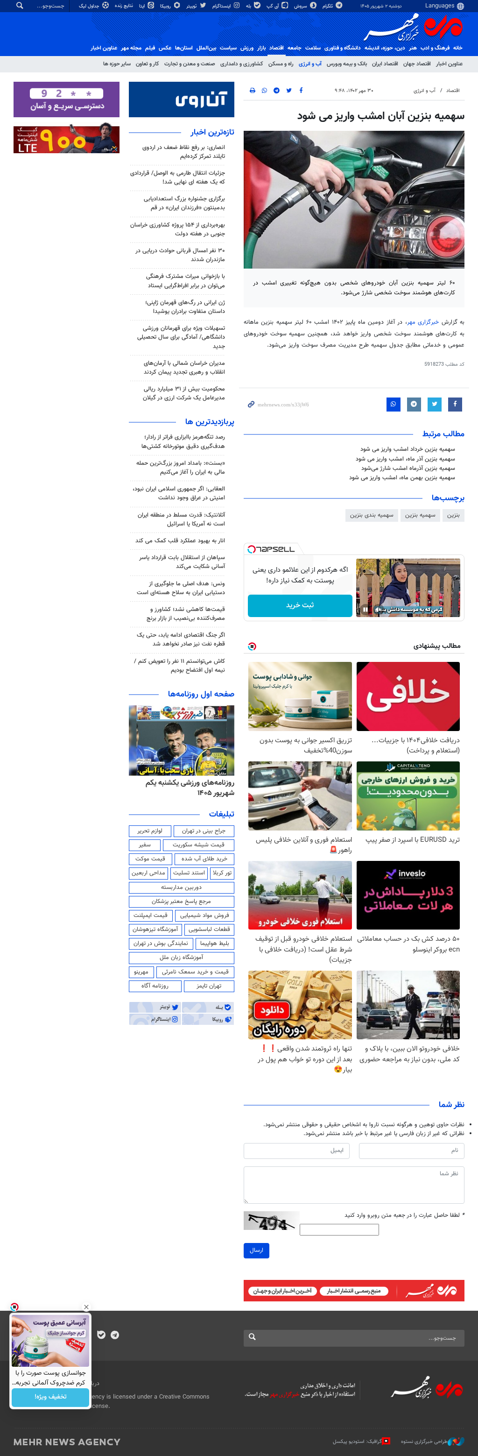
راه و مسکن (281, 64)
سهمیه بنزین (420, 515)
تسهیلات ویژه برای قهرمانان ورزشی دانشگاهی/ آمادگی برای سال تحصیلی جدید (181, 337)
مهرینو (141, 972)
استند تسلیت (189, 873)
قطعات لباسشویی (209, 929)
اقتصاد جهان (417, 64)
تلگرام (328, 6)
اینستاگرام (222, 6)
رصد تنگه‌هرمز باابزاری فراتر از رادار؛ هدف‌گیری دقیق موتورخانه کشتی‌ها (183, 442)
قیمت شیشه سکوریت (199, 845)
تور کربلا (222, 873)
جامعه (295, 48)
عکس (165, 48)
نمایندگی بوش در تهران (161, 943)
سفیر (145, 845)
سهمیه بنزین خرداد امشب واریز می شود (407, 449)
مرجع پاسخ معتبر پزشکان (181, 901)
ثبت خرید (300, 605)
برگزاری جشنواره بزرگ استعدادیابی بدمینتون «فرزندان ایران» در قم (184, 203)
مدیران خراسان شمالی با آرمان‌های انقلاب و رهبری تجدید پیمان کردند (184, 368)
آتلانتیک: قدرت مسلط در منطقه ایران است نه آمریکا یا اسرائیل (181, 520)
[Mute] (378, 609)
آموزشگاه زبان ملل (181, 957)
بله (249, 6)
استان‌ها (184, 48)
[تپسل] (251, 549)
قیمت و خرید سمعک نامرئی (195, 972)
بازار (261, 48)
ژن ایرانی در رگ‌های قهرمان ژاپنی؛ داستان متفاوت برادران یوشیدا (185, 307)
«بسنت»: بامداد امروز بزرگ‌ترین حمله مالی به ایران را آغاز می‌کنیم (180, 468)
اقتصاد (276, 48)
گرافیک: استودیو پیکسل (357, 1442)
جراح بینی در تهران (203, 831)
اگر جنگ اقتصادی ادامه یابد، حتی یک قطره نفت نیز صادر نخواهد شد (181, 640)
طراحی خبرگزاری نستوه (424, 1442)
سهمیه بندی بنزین (372, 515)
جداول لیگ (90, 6)
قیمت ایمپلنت (151, 915)
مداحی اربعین (148, 873)
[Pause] (365, 609)
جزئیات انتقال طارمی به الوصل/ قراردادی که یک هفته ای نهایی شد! (177, 178)
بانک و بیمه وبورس (347, 64)
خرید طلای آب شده (204, 859)
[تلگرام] (114, 1335)
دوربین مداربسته (181, 887)
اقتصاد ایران (385, 64)
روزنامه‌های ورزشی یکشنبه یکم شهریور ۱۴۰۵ (190, 788)
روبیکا (166, 6)
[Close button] (86, 1307)
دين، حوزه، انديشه (385, 48)
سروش (301, 6)
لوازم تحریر (149, 831)
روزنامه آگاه (155, 986)
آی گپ (273, 6)
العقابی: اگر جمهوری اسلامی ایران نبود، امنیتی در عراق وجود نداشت (179, 493)
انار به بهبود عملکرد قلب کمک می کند (180, 541)
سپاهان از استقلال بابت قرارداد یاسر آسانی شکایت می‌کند (182, 562)
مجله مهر (131, 48)
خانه (458, 48)
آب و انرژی (310, 64)
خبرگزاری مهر (423, 322)
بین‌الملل (206, 48)
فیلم (150, 48)
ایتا (142, 6)
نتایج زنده (124, 5)
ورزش (246, 48)
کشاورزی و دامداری (241, 64)
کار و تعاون (147, 64)
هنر (413, 48)
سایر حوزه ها (117, 64)
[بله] (101, 1335)
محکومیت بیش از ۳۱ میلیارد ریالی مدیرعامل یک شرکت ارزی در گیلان (184, 393)
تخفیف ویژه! (51, 1397)
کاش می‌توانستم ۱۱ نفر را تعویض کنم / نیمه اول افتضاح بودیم (179, 666)
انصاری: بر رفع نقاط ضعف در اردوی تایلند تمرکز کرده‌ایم (183, 152)
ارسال (256, 1250)
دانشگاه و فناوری (342, 48)
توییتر (192, 6)
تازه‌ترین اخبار (212, 133)
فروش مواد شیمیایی (204, 915)
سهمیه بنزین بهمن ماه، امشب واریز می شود (402, 478)
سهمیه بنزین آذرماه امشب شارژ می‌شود (408, 468)
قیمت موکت (150, 859)
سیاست (228, 48)
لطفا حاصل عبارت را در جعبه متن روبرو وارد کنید (404, 1215)
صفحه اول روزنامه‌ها (201, 695)
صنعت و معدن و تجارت (189, 64)
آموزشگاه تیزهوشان (155, 929)
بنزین (453, 515)
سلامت (313, 48)
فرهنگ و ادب (435, 48)
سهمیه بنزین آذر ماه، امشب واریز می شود (405, 459)
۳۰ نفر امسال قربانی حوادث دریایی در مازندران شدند (180, 255)
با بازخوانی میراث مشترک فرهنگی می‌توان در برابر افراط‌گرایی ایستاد (185, 281)
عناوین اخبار (449, 64)
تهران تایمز (209, 986)
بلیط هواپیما (214, 943)
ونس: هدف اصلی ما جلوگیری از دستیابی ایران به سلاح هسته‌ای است (181, 588)
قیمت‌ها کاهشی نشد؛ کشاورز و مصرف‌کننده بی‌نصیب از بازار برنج (186, 614)
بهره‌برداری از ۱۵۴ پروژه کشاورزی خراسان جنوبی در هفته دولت (177, 229)
